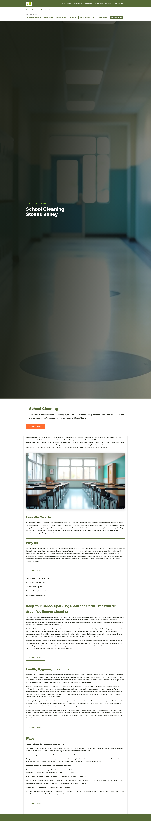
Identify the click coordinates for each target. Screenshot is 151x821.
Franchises (99, 3)
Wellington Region (31, 9)
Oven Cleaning (103, 17)
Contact (108, 3)
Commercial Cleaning (34, 17)
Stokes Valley (49, 9)
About (69, 3)
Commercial (88, 3)
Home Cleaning (48, 17)
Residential (78, 3)
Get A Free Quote (35, 426)
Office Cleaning (61, 17)
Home (63, 3)
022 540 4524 (119, 3)
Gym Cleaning (73, 17)
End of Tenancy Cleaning (88, 17)
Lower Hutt (41, 9)
